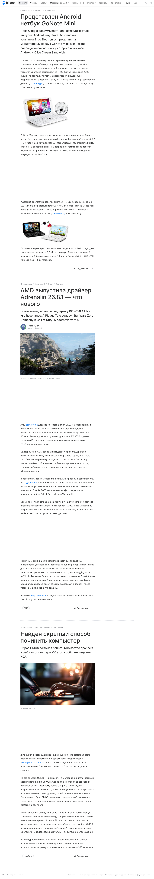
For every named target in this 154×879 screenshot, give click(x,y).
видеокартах (30, 482)
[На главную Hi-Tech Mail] (10, 3)
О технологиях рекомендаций (115, 877)
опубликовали (39, 595)
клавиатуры (37, 83)
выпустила (32, 424)
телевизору (59, 213)
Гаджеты (59, 284)
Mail (3, 877)
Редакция (71, 877)
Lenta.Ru (47, 627)
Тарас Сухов (33, 326)
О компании (11, 877)
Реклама (20, 877)
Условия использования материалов (90, 877)
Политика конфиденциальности (139, 877)
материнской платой (33, 762)
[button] (45, 111)
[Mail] (3, 3)
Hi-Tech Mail (48, 284)
